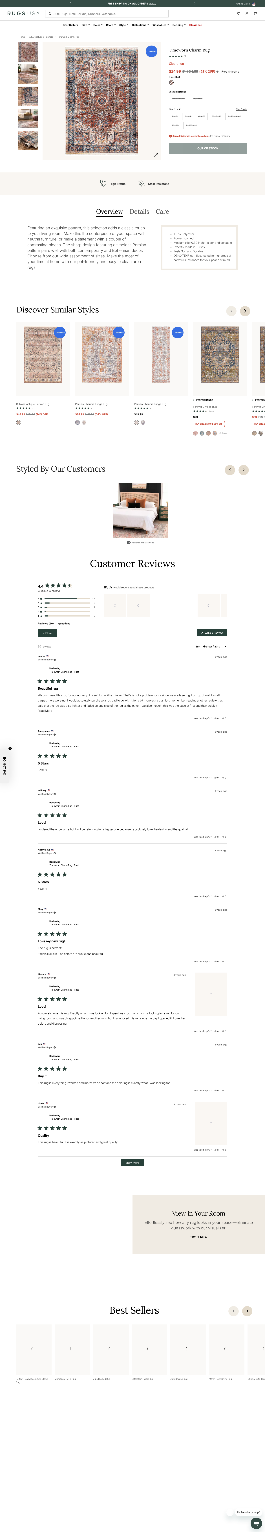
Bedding (178, 24)
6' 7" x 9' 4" (234, 116)
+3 (223, 433)
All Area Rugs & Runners (41, 36)
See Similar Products (219, 136)
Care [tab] (162, 211)
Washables (160, 24)
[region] (165, 605)
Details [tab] (139, 211)
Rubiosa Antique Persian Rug (32, 404)
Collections (139, 24)
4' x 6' (201, 116)
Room (109, 24)
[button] (177, 55)
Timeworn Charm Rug (68, 36)
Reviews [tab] (46, 624)
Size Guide (241, 109)
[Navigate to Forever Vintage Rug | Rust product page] (220, 355)
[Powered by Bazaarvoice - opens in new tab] (140, 543)
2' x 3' (175, 116)
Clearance (195, 24)
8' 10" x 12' (191, 125)
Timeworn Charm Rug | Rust (64, 672)
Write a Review (215, 633)
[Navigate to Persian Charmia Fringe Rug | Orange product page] (102, 355)
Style (122, 24)
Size (84, 24)
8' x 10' (175, 125)
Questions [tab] (64, 624)
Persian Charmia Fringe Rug (91, 404)
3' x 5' (188, 116)
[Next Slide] (224, 605)
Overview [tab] (109, 211)
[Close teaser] (10, 748)
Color (96, 24)
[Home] (23, 14)
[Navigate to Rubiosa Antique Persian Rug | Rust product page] (43, 355)
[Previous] (230, 470)
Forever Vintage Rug (205, 406)
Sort (198, 646)
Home (22, 36)
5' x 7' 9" (216, 116)
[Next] (243, 470)
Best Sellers (70, 24)
